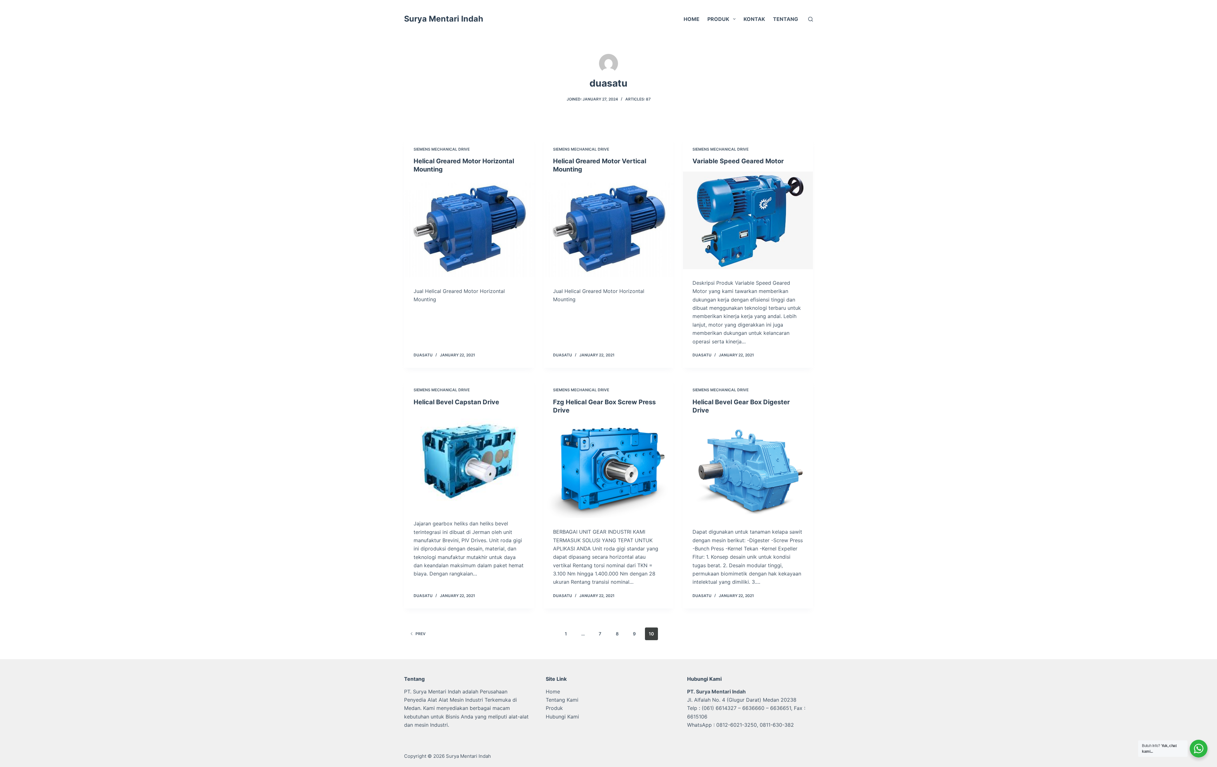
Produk (718, 19)
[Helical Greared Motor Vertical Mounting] (608, 228)
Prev (420, 633)
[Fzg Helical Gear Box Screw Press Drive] (608, 469)
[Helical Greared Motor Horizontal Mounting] (469, 228)
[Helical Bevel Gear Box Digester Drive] (748, 469)
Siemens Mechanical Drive (442, 149)
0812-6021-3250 (736, 725)
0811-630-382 (777, 725)
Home (691, 19)
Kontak (754, 19)
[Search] (810, 19)
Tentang (785, 19)
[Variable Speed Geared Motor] (748, 220)
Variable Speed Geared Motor (738, 161)
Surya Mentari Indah (443, 18)
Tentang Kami (562, 700)
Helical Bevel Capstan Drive (456, 402)
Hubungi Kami (562, 716)
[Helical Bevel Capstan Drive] (469, 461)
